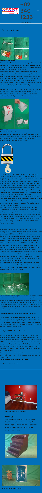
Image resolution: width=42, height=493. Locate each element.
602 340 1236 (26, 10)
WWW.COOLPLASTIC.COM (9, 368)
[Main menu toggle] (38, 11)
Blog (4, 33)
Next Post (38, 373)
